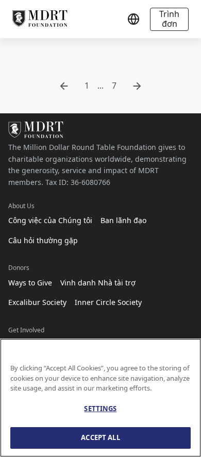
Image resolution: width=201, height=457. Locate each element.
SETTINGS (100, 408)
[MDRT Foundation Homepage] (40, 19)
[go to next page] (137, 86)
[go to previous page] (64, 86)
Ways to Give (30, 282)
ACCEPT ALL (100, 437)
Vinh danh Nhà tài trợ (98, 282)
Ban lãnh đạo (123, 220)
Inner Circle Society (108, 302)
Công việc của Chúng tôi (50, 220)
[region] (100, 397)
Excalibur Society (37, 302)
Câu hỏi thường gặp (43, 240)
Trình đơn (169, 18)
